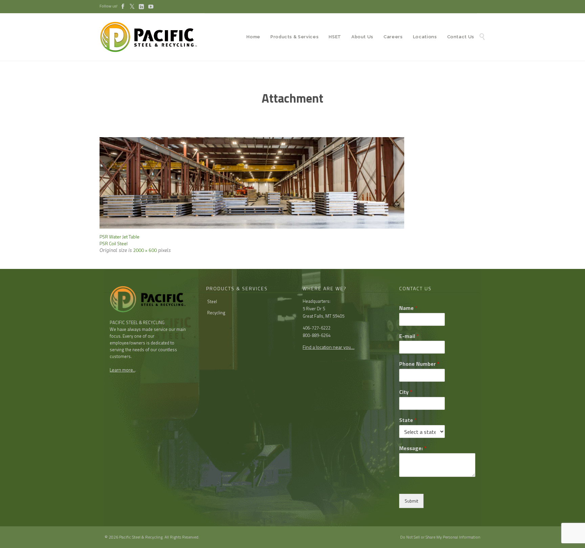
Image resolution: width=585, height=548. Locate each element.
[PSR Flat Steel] (292, 183)
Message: (413, 448)
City (405, 392)
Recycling (216, 312)
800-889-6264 (316, 335)
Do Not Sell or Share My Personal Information (440, 537)
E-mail (409, 336)
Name (408, 308)
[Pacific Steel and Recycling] (152, 37)
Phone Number (419, 363)
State (408, 420)
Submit (411, 501)
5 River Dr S (314, 308)
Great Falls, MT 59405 (323, 316)
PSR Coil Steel (114, 243)
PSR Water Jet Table (119, 236)
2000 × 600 (145, 250)
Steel (212, 301)
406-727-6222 (316, 327)
